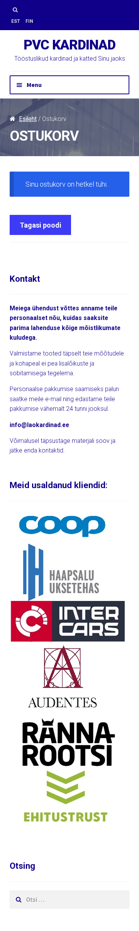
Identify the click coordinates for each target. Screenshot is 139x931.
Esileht (28, 119)
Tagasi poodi (40, 225)
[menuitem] (15, 21)
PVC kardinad (69, 45)
